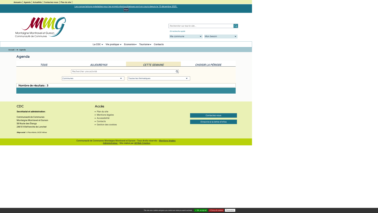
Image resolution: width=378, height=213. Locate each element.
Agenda (27, 2)
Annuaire (18, 2)
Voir (126, 9)
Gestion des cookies (107, 124)
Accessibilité (103, 118)
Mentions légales (105, 115)
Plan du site (66, 2)
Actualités (37, 2)
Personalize (230, 210)
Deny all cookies (217, 210)
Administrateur (110, 143)
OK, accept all (201, 210)
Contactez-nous (51, 2)
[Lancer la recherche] (235, 26)
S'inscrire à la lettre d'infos (213, 122)
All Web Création (142, 143)
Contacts (101, 121)
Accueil (11, 50)
